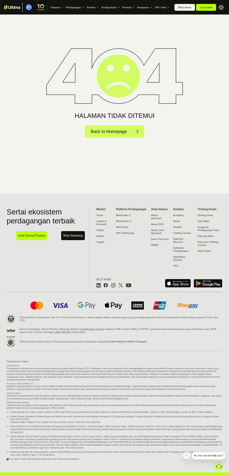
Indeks (100, 230)
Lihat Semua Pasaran (32, 235)
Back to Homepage (109, 131)
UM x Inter (161, 7)
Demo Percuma (160, 239)
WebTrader (122, 227)
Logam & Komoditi (101, 223)
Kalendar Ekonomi (178, 240)
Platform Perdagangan (131, 209)
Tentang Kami (109, 7)
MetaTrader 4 (123, 221)
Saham (100, 236)
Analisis (177, 227)
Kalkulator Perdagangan (181, 249)
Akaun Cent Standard (157, 232)
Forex (99, 215)
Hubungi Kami (205, 236)
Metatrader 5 (123, 215)
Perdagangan (73, 7)
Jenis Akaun (159, 209)
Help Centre (204, 250)
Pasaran (55, 7)
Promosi (126, 7)
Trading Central (182, 232)
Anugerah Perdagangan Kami (208, 228)
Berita (176, 221)
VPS (175, 265)
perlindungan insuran (92, 329)
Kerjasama (143, 7)
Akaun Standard (156, 217)
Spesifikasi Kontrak (179, 258)
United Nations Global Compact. (127, 341)
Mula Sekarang (73, 235)
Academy (178, 215)
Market (101, 209)
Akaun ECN (157, 224)
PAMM (154, 245)
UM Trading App (125, 232)
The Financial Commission (70, 317)
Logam (100, 241)
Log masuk (206, 7)
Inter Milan (203, 221)
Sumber (91, 7)
